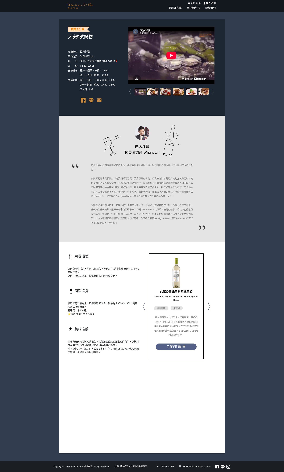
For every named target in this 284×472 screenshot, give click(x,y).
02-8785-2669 (167, 466)
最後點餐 (73, 70)
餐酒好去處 (175, 7)
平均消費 (73, 56)
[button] (143, 306)
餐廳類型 (73, 52)
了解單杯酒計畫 (176, 346)
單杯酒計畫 (193, 7)
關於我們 (210, 7)
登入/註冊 (211, 3)
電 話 (73, 66)
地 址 (73, 61)
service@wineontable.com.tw (196, 466)
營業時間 (73, 80)
